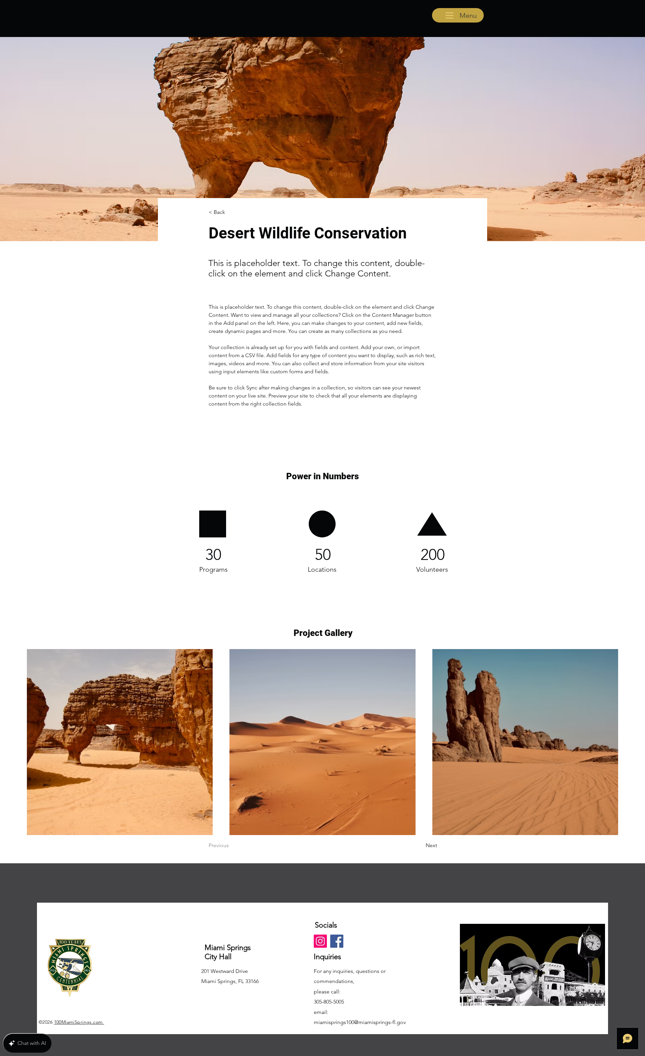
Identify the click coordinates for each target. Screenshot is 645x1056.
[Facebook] (336, 941)
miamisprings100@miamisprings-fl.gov (360, 1022)
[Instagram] (320, 941)
